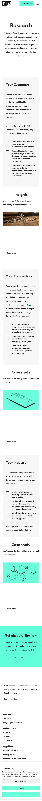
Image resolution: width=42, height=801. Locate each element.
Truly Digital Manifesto (12, 722)
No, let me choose (21, 781)
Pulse (29, 304)
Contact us (7, 740)
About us (6, 732)
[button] (37, 4)
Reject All (21, 788)
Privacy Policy (9, 754)
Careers (6, 736)
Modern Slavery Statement (14, 758)
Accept (21, 795)
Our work (7, 718)
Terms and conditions (12, 750)
